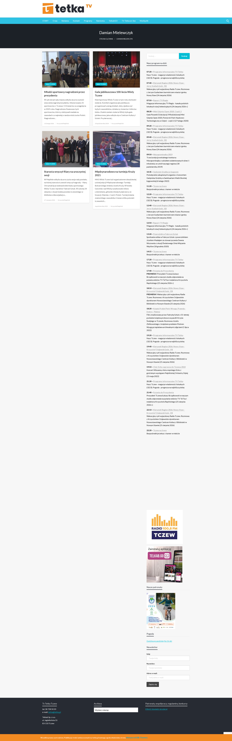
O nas (55, 21)
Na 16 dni (168, 641)
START (46, 21)
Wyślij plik (144, 21)
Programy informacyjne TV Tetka (168, 72)
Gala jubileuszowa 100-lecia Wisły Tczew (114, 93)
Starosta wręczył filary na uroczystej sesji (65, 173)
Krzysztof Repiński (63, 123)
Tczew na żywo (160, 186)
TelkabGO (113, 21)
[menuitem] (45, 21)
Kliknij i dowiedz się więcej (156, 709)
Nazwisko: (151, 664)
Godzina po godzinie (155, 641)
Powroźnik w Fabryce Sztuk (165, 234)
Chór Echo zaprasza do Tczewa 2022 (169, 367)
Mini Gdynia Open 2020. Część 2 (167, 111)
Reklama (65, 21)
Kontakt (76, 21)
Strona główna (106, 39)
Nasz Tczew (50, 84)
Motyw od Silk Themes (137, 737)
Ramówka (100, 21)
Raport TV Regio (160, 100)
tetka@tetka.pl (54, 712)
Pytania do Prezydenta (163, 271)
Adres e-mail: (152, 673)
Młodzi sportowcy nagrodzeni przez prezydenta (64, 93)
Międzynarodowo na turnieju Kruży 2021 (115, 173)
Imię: (148, 654)
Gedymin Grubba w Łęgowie (165, 172)
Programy (88, 21)
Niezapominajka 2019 (162, 154)
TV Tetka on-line (129, 21)
